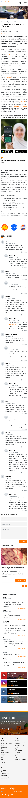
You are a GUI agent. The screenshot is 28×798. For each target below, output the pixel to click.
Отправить (23, 541)
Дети (2, 772)
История (17, 740)
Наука (16, 754)
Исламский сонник (20, 759)
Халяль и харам (5, 749)
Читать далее (21, 608)
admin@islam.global (18, 791)
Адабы (3, 755)
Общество (18, 738)
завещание (11, 54)
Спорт (16, 757)
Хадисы (3, 754)
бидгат (23, 101)
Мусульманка (4, 770)
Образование (18, 749)
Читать (4, 728)
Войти (7, 590)
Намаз (2, 750)
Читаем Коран (8, 718)
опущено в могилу (20, 106)
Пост (2, 757)
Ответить (24, 252)
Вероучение (4, 738)
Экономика (18, 755)
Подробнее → (20, 580)
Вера (2, 740)
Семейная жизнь (5, 773)
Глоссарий (4, 762)
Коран (2, 742)
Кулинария (4, 778)
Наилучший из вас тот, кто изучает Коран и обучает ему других (13, 722)
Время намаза (5, 752)
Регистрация (20, 590)
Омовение (4, 747)
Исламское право (20, 742)
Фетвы (3, 761)
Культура (17, 743)
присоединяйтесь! (5, 33)
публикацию (14, 324)
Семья (3, 768)
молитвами (9, 77)
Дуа (2, 759)
